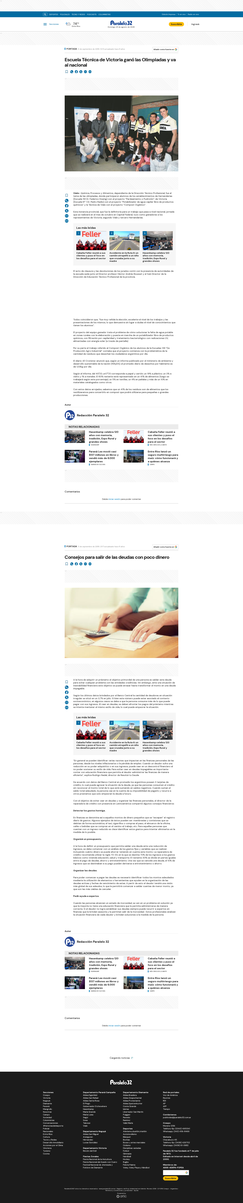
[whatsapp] (71, 71)
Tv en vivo (182, 14)
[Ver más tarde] (67, 72)
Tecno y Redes (78, 14)
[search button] (45, 14)
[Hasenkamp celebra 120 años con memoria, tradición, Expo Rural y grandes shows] (75, 436)
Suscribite (176, 24)
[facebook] (76, 71)
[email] (85, 71)
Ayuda (136, 1190)
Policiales (65, 14)
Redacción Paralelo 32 (93, 415)
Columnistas (104, 14)
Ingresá (195, 24)
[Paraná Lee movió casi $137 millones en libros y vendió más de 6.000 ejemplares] (75, 456)
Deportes (53, 14)
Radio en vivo (193, 14)
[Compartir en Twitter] (80, 71)
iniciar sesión (114, 499)
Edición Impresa (168, 14)
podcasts (91, 14)
